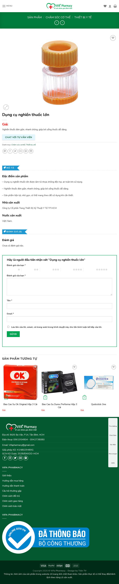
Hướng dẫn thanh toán (13, 485)
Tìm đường (113, 426)
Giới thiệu (6, 475)
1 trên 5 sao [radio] (11, 269)
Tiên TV (82, 570)
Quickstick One (98, 404)
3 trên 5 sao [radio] (46, 269)
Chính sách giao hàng (12, 501)
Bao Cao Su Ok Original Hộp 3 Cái (20, 404)
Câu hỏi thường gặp (11, 490)
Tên (9, 300)
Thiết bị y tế (83, 17)
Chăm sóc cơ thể (58, 17)
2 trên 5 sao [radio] (27, 269)
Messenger (113, 454)
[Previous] (2, 390)
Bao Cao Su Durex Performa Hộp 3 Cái (59, 406)
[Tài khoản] (110, 6)
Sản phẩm (34, 17)
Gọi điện (113, 445)
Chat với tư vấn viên (18, 137)
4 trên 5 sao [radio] (67, 269)
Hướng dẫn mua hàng (12, 480)
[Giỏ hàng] (115, 6)
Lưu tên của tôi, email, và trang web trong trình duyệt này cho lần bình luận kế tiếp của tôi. (56, 327)
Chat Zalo (112, 435)
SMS (113, 463)
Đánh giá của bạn (16, 265)
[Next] (117, 390)
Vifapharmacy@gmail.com (21, 445)
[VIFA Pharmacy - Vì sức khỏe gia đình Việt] (59, 6)
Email (10, 313)
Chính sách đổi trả (11, 496)
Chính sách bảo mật (11, 506)
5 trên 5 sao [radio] (90, 269)
